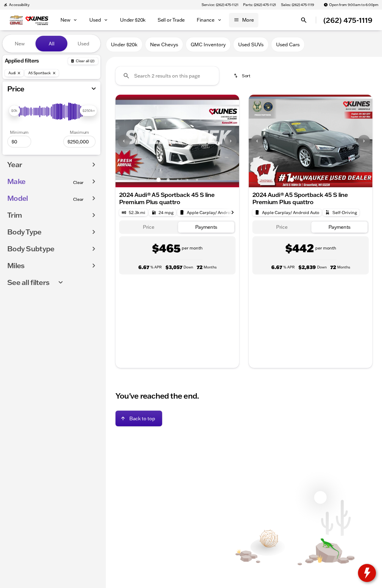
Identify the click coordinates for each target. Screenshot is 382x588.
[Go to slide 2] (168, 179)
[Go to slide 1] (158, 179)
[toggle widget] (367, 573)
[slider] (14, 110)
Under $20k (124, 44)
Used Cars (288, 44)
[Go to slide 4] (187, 179)
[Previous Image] (124, 141)
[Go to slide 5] (197, 179)
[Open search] (304, 20)
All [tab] (51, 44)
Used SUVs (250, 44)
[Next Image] (231, 141)
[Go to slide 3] (177, 179)
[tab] (148, 227)
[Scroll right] (232, 212)
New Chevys (164, 44)
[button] (125, 141)
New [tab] (20, 44)
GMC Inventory (208, 44)
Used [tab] (83, 44)
